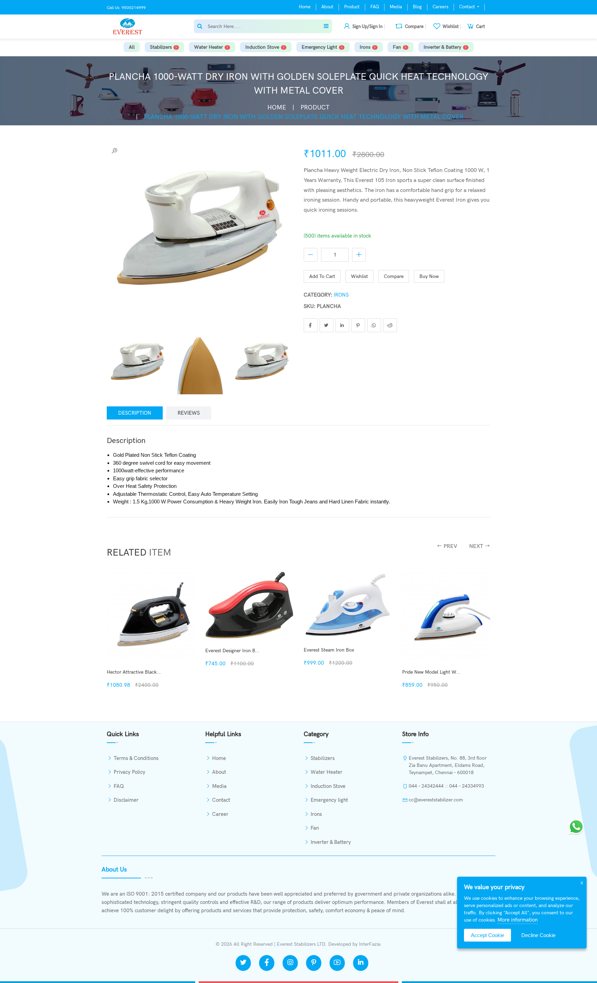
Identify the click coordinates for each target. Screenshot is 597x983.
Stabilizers (161, 47)
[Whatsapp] (576, 826)
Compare (394, 276)
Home (305, 7)
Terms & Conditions (136, 758)
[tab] (137, 364)
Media (396, 7)
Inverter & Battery (442, 47)
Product (352, 7)
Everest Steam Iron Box (230, 650)
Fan (397, 47)
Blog (417, 7)
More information (518, 920)
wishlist (359, 276)
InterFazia (369, 944)
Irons (365, 47)
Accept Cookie (487, 935)
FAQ (374, 7)
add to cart (322, 276)
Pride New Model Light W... (333, 672)
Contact (467, 7)
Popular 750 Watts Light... (430, 672)
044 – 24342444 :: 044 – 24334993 (446, 786)
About (327, 7)
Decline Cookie (538, 935)
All (132, 47)
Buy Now (429, 276)
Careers (440, 7)
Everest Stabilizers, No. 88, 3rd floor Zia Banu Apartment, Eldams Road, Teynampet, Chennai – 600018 (447, 765)
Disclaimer (126, 800)
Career (220, 814)
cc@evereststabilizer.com (436, 800)
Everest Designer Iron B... (134, 651)
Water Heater (208, 47)
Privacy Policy (129, 772)
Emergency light (319, 47)
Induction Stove (262, 47)
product (315, 107)
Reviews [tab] (189, 413)
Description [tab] (134, 413)
